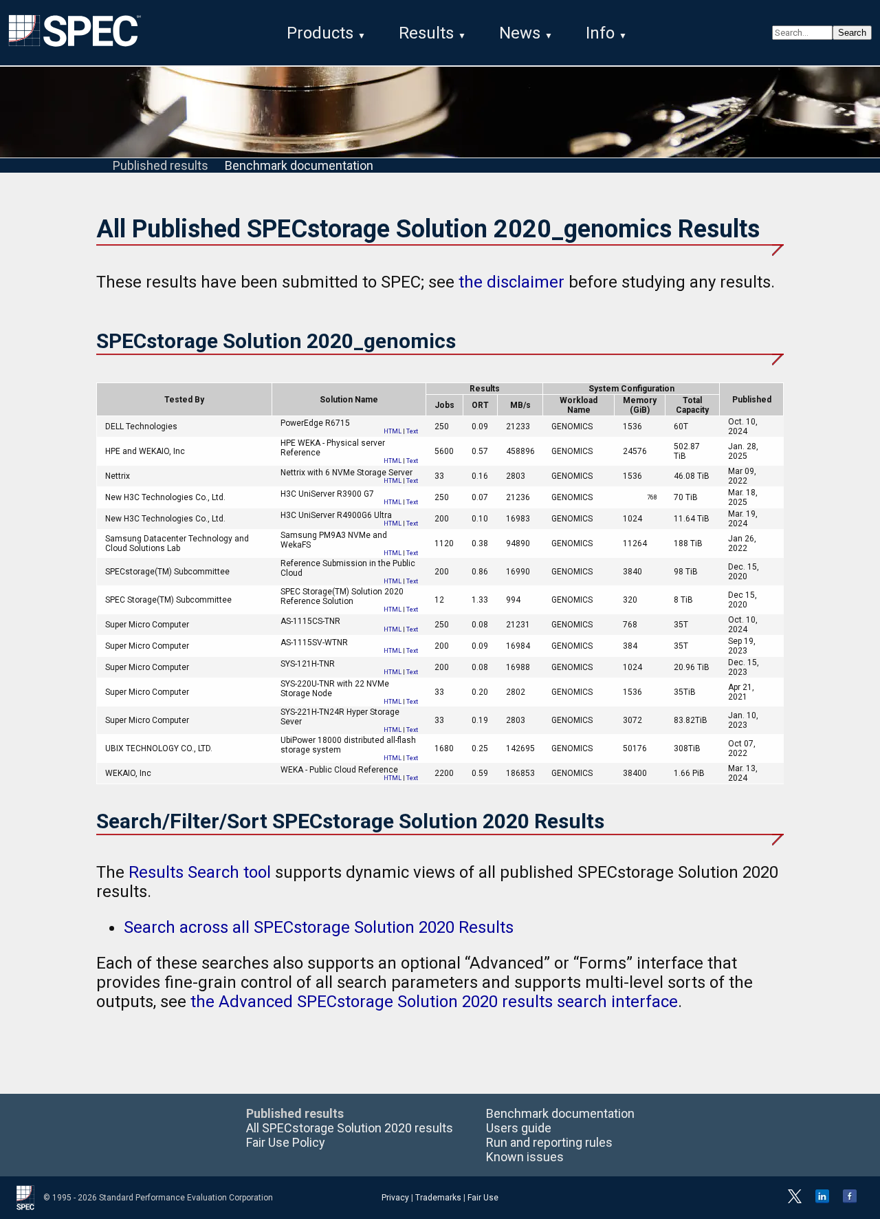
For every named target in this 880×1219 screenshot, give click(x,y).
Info (600, 33)
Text (412, 431)
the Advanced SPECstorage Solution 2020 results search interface (434, 1001)
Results (426, 33)
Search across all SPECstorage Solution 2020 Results (319, 927)
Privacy (395, 1197)
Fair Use (483, 1197)
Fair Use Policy (285, 1142)
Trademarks (438, 1197)
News (519, 33)
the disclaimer (511, 282)
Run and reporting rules (549, 1142)
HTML (393, 431)
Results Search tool (200, 872)
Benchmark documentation (299, 165)
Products (320, 33)
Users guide (518, 1128)
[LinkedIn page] (822, 1200)
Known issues (525, 1157)
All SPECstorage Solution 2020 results (349, 1128)
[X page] (795, 1200)
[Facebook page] (850, 1200)
